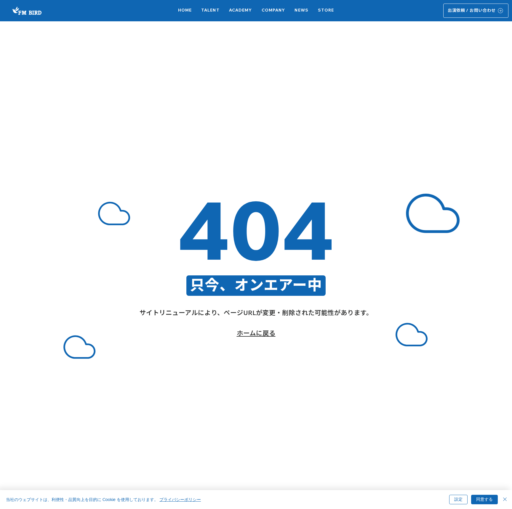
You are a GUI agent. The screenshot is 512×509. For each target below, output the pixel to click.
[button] (240, 10)
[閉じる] (504, 499)
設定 (458, 499)
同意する (484, 499)
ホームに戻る (256, 333)
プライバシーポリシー (180, 499)
